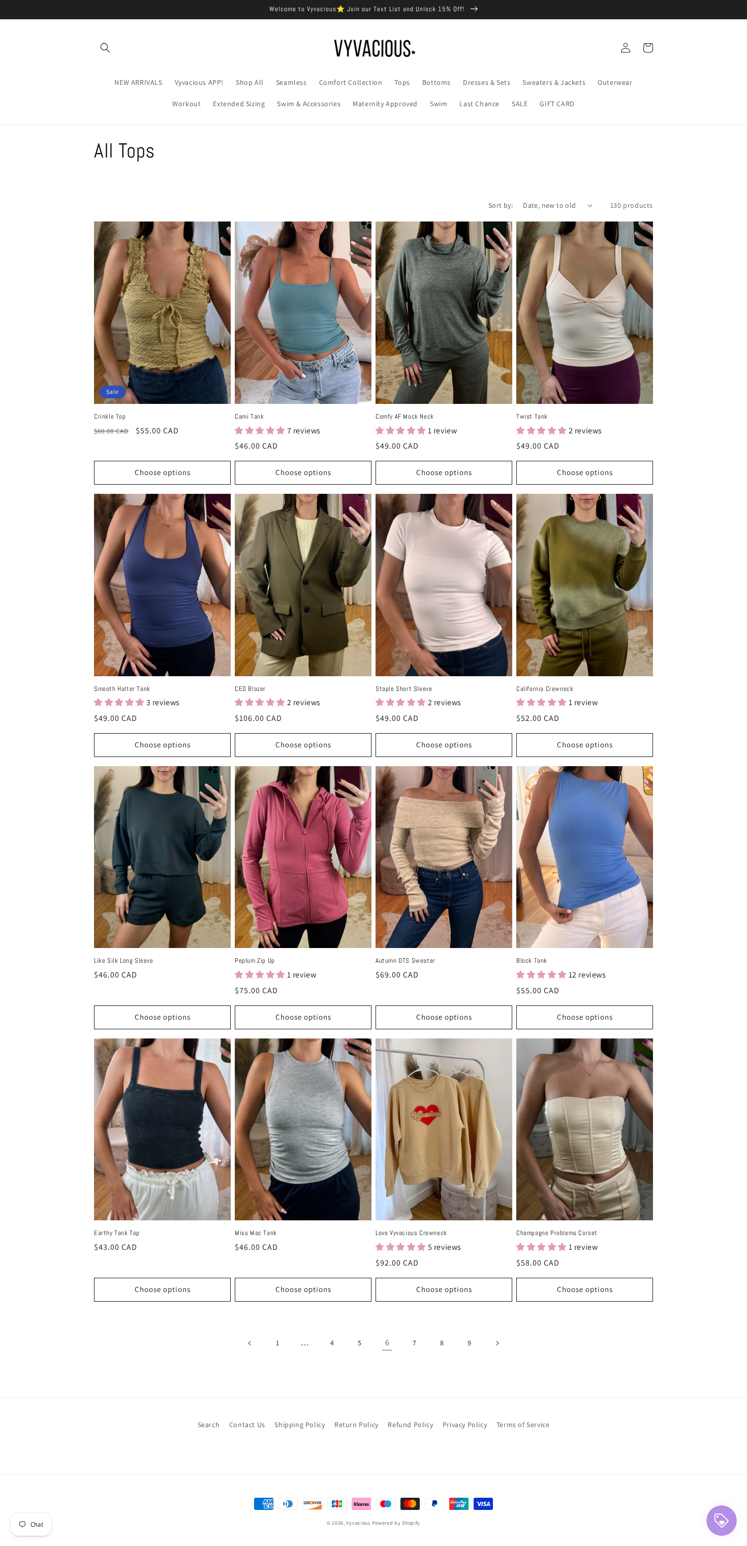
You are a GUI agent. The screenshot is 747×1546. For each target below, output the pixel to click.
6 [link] (387, 1342)
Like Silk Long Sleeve (123, 961)
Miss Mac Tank (256, 1233)
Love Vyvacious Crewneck (411, 1233)
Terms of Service (523, 1424)
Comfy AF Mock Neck (405, 417)
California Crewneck (544, 689)
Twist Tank (532, 417)
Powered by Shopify (396, 1523)
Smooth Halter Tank (122, 689)
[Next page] (497, 1343)
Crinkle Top (110, 417)
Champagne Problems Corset (557, 1233)
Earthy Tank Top (117, 1233)
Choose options (163, 472)
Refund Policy (410, 1424)
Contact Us (247, 1424)
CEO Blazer (250, 689)
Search (209, 1424)
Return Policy (356, 1424)
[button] (105, 48)
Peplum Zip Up (255, 961)
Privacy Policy (465, 1424)
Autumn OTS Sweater (405, 961)
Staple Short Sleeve (404, 689)
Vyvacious (358, 1523)
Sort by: (500, 205)
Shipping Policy (299, 1424)
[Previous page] (250, 1343)
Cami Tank (249, 417)
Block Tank (531, 961)
